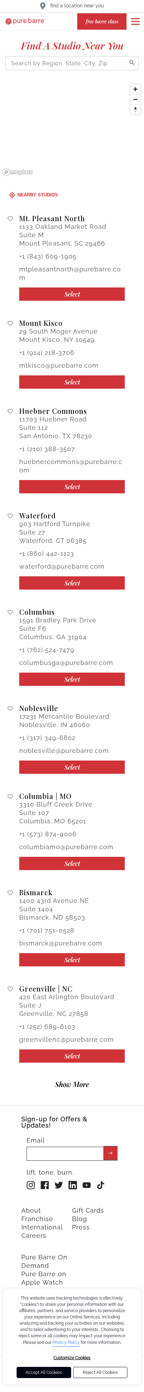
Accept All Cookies (44, 1372)
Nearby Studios (37, 194)
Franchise (37, 1218)
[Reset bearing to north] (135, 109)
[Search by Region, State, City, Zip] (131, 63)
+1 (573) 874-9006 (48, 834)
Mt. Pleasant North (52, 218)
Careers (33, 1235)
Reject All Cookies (100, 1372)
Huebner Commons (53, 411)
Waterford (37, 515)
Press (81, 1227)
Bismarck (36, 892)
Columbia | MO (45, 796)
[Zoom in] (135, 89)
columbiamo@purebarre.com (66, 847)
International (42, 1227)
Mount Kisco (41, 323)
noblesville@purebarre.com (64, 750)
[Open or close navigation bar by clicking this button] (135, 21)
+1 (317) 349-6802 (47, 737)
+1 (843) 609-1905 (48, 256)
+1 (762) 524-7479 (46, 649)
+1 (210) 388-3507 (47, 448)
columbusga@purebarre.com (66, 662)
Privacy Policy (66, 1342)
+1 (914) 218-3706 (46, 352)
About (31, 1210)
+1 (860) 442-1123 (46, 553)
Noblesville (38, 708)
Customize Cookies (72, 1357)
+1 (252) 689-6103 (47, 1026)
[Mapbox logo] (17, 172)
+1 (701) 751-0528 (46, 930)
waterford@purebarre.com (62, 566)
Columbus (37, 612)
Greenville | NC (46, 989)
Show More (72, 1084)
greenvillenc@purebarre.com (66, 1039)
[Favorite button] (10, 219)
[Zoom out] (135, 99)
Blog (79, 1218)
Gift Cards (88, 1210)
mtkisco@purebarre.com (59, 365)
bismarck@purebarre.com (60, 943)
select (72, 294)
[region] (72, 129)
